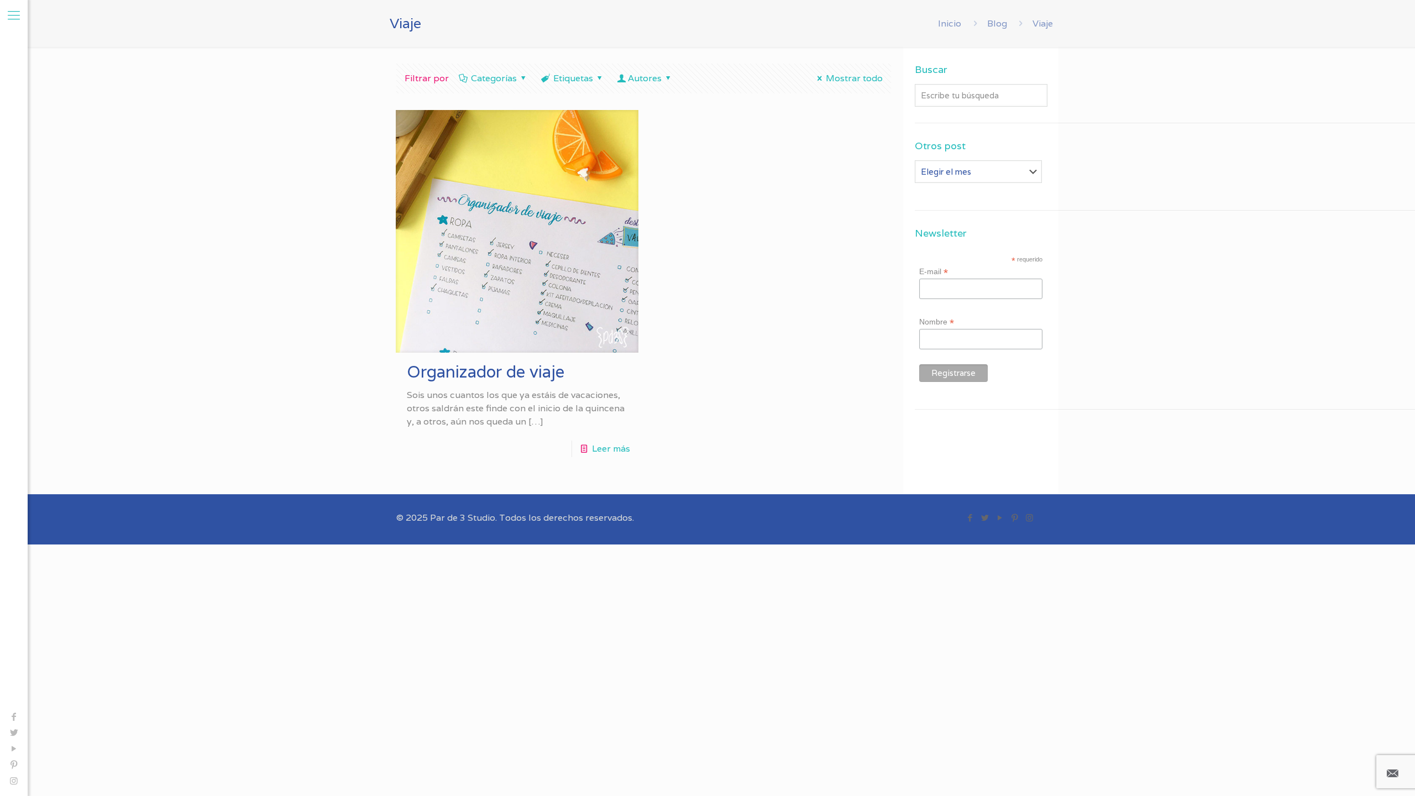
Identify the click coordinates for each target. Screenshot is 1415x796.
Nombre (936, 322)
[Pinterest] (14, 765)
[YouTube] (14, 749)
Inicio (949, 23)
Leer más (611, 448)
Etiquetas (573, 78)
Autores (645, 78)
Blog (997, 23)
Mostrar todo (854, 78)
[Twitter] (14, 733)
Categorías (494, 78)
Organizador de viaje (485, 372)
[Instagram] (14, 781)
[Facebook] (14, 716)
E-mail (933, 271)
